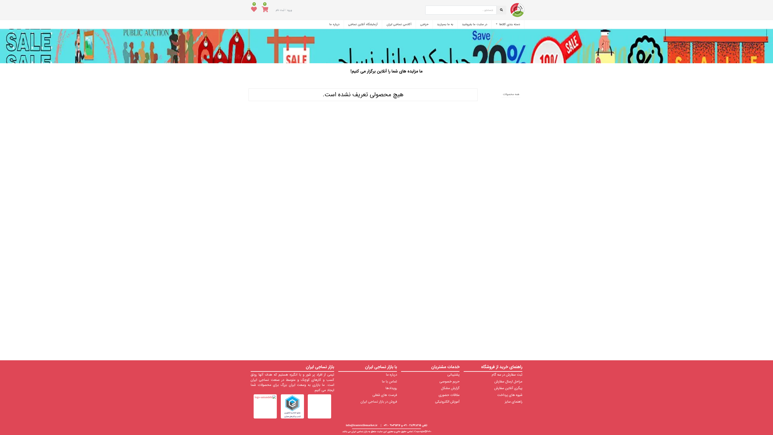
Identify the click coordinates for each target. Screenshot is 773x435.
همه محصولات (511, 94)
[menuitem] (508, 24)
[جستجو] (386, 83)
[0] (265, 10)
